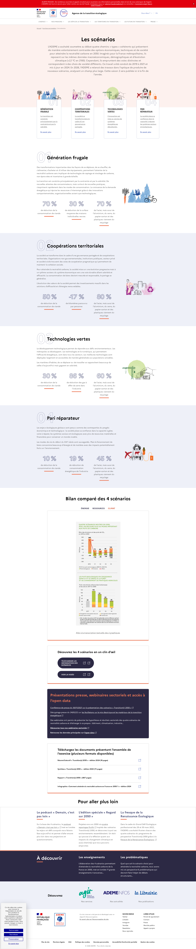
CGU (69, 942)
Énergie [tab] (85, 508)
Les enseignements (92, 857)
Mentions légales (59, 942)
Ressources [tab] (98, 508)
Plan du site (45, 942)
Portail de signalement (151, 917)
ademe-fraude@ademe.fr (114, 4)
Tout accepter (13, 930)
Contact (146, 920)
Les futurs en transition (134, 22)
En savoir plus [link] (13, 944)
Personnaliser (14, 939)
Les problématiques (134, 857)
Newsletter (126, 928)
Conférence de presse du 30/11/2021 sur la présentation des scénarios (92, 707)
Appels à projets (149, 928)
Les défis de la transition (78, 22)
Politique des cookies (82, 942)
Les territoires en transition (107, 22)
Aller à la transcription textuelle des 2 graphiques (98, 632)
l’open (90, 732)
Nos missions (56, 22)
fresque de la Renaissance (138, 839)
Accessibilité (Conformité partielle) (124, 942)
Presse (153, 22)
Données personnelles (101, 942)
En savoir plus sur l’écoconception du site (94, 919)
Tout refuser (13, 935)
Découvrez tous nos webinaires (69, 728)
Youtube (125, 925)
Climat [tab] (111, 508)
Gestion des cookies (148, 942)
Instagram (126, 922)
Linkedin (125, 920)
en (157, 13)
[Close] (193, 4)
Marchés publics (149, 925)
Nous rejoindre (127, 931)
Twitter (125, 917)
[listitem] (99, 762)
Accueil (39, 28)
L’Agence (42, 22)
